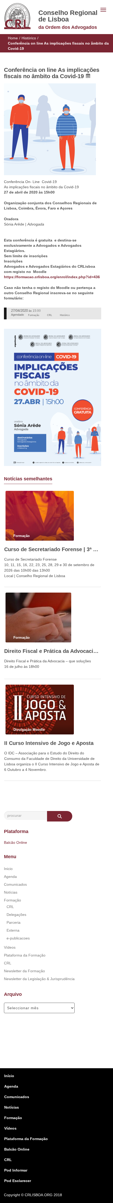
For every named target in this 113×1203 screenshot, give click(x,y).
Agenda (10, 876)
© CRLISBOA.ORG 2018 (41, 1195)
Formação (12, 900)
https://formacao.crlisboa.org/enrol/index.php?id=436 (52, 277)
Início (9, 1076)
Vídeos (10, 947)
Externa (13, 930)
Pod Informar (15, 1170)
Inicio (8, 869)
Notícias (10, 892)
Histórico (29, 38)
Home (13, 38)
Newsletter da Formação (24, 971)
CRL (10, 907)
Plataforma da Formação (24, 955)
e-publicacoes (18, 938)
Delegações (16, 914)
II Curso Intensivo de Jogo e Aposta (49, 743)
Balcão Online (15, 842)
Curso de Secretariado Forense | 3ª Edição (52, 549)
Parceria (13, 922)
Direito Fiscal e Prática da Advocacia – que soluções (52, 651)
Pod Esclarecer (17, 1181)
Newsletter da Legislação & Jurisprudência (39, 979)
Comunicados (15, 884)
